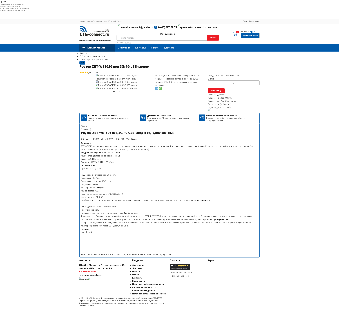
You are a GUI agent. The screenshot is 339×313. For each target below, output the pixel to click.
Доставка (169, 48)
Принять (4, 1)
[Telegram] (156, 88)
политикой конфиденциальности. (14, 10)
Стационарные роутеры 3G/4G (93, 59)
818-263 (128, 42)
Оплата (155, 48)
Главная (83, 53)
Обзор (84, 126)
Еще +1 (116, 91)
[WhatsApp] (160, 88)
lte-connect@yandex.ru (140, 27)
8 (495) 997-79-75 (167, 27)
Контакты (140, 48)
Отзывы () (86, 129)
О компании (124, 48)
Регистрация (254, 21)
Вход (245, 21)
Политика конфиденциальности (148, 284)
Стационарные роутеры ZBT (158, 254)
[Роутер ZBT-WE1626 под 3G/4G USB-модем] (116, 82)
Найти (213, 37)
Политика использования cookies (149, 294)
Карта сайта (138, 281)
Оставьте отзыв (177, 273)
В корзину (216, 90)
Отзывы (136, 275)
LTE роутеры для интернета (92, 56)
